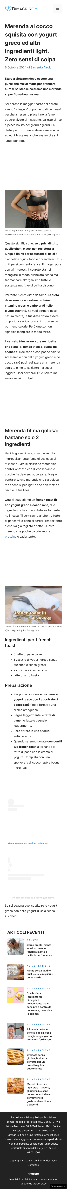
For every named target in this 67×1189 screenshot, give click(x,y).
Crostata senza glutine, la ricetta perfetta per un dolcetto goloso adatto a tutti (37, 1061)
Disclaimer (50, 1117)
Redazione (17, 1117)
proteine (10, 536)
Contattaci (33, 1164)
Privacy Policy (34, 1117)
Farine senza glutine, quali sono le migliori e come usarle (40, 974)
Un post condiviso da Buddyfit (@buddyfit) (33, 897)
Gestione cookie (58, 1186)
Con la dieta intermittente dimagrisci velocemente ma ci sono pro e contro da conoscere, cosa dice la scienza (39, 1003)
